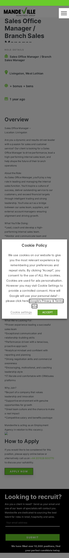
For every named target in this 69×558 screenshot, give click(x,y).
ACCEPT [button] (47, 312)
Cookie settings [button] (21, 312)
